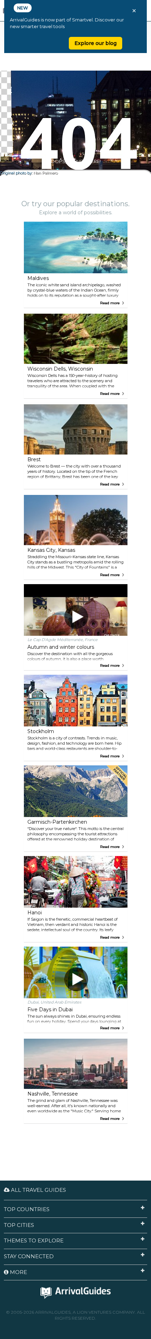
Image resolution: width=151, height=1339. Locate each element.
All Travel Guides (37, 1190)
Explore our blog (95, 43)
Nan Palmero (45, 173)
